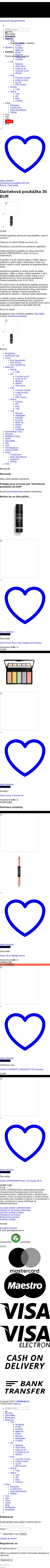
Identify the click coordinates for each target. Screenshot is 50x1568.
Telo (7, 117)
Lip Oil (18, 82)
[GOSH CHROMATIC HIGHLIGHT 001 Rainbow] (19, 1003)
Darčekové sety (12, 356)
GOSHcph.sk (23, 1401)
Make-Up (9, 39)
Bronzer (19, 55)
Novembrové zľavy (13, 432)
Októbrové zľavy (12, 436)
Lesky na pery (21, 80)
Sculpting (19, 43)
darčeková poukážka (17, 316)
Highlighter (20, 57)
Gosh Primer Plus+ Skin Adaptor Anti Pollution (21, 643)
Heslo (3, 1529)
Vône (7, 119)
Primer (18, 45)
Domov (3, 185)
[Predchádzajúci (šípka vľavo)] (1, 1567)
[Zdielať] (6, 1565)
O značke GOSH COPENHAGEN (15, 1208)
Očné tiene (20, 66)
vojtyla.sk (16, 1404)
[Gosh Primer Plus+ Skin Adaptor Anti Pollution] (11, 227)
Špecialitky (10, 34)
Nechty (13, 87)
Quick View (5, 634)
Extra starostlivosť (18, 110)
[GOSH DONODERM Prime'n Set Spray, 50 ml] (19, 1115)
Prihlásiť (23, 1534)
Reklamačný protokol (9, 1217)
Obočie (18, 73)
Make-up (19, 50)
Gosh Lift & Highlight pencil (12, 956)
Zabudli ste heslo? (8, 1538)
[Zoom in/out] (1, 1565)
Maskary (19, 64)
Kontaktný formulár (8, 1228)
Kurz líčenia (15, 363)
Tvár (12, 41)
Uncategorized (11, 448)
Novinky (9, 32)
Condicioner (15, 108)
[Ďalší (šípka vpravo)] (4, 1567)
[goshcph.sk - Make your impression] (12, 21)
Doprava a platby (8, 1219)
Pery (12, 75)
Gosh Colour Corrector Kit (11, 795)
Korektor (19, 48)
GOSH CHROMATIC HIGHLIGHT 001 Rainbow (21, 1069)
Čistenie (19, 101)
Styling (13, 112)
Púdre (18, 52)
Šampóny (14, 105)
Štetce (13, 91)
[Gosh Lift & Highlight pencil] (11, 214)
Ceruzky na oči (22, 71)
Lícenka (19, 59)
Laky (17, 89)
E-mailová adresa (8, 1548)
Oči (11, 62)
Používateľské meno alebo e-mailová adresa (21, 1522)
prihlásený (14, 492)
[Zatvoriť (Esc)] (9, 1565)
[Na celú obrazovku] (4, 1565)
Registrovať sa (6, 1560)
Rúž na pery (20, 85)
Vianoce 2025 (11, 450)
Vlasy (7, 103)
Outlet (9, 121)
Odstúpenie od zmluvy (10, 1215)
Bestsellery (10, 36)
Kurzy (7, 358)
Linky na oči (20, 68)
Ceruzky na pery (22, 78)
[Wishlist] (1, 128)
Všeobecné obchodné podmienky (15, 1210)
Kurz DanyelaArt (17, 360)
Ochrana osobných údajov (12, 1212)
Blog (7, 124)
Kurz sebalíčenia (18, 365)
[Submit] (6, 1411)
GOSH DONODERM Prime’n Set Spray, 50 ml (21, 1181)
